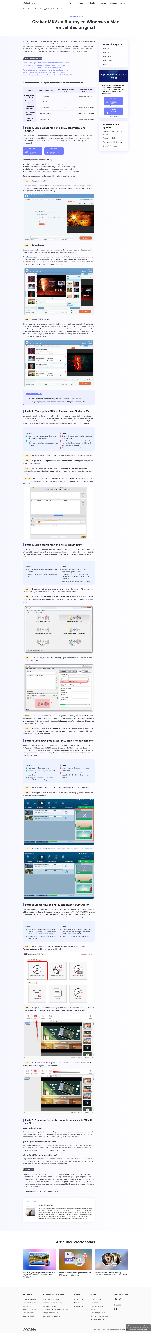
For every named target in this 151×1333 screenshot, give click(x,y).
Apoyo (123, 3)
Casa (24, 9)
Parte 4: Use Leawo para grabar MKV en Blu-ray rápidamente (45, 70)
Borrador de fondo (49, 1306)
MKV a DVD (107, 57)
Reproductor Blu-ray (30, 1309)
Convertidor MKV (28, 1316)
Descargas (102, 3)
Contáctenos (95, 1303)
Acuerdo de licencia (97, 1319)
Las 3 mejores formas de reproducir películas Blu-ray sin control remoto (54, 399)
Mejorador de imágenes (51, 1299)
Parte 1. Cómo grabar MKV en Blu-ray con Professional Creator (46, 63)
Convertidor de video (30, 1299)
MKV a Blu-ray (107, 61)
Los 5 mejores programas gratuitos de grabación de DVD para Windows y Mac (57, 402)
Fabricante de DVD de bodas (112, 142)
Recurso (113, 3)
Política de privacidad (98, 1313)
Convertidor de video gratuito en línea (55, 1309)
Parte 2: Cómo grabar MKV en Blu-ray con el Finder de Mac (44, 65)
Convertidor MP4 (28, 1313)
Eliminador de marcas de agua (53, 1303)
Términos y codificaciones (99, 1316)
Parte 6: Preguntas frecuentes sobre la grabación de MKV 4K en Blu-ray (49, 75)
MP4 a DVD (107, 49)
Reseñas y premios (97, 1306)
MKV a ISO (106, 53)
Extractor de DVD (29, 1306)
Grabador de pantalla (30, 1303)
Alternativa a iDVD (109, 138)
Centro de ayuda (79, 1299)
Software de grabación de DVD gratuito (113, 133)
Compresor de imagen (50, 1313)
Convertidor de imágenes (51, 1316)
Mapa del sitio (79, 1306)
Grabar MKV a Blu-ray (110, 146)
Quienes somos (96, 1299)
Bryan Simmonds (32, 1191)
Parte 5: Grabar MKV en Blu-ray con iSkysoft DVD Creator (44, 72)
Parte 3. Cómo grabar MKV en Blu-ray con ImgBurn (42, 67)
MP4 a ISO (106, 65)
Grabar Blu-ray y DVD (42, 9)
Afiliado (93, 1309)
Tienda (92, 3)
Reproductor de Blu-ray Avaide (113, 76)
